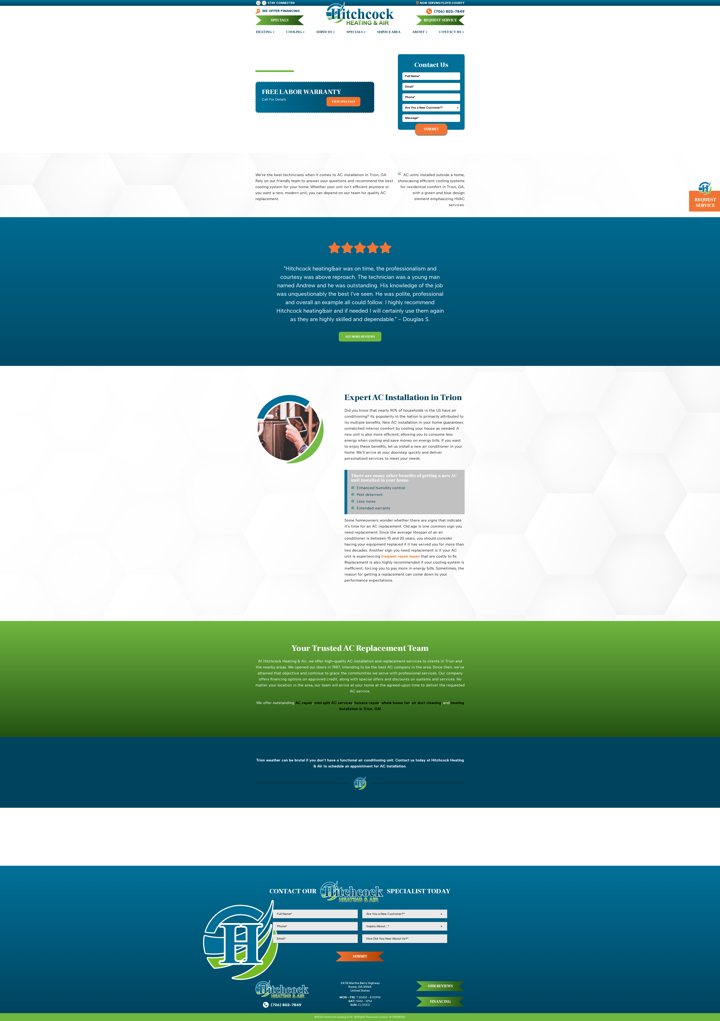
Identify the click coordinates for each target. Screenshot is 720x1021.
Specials (354, 32)
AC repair (303, 702)
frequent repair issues (400, 556)
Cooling (294, 32)
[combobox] (431, 107)
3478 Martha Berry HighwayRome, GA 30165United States (360, 986)
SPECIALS (280, 20)
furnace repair (366, 702)
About (418, 32)
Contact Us (450, 32)
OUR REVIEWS (440, 986)
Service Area (388, 32)
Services (324, 32)
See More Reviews (360, 337)
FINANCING (440, 1001)
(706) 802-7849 (449, 11)
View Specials (343, 102)
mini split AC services (333, 702)
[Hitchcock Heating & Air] (360, 15)
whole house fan (395, 702)
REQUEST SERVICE (440, 20)
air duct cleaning (426, 702)
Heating (264, 32)
